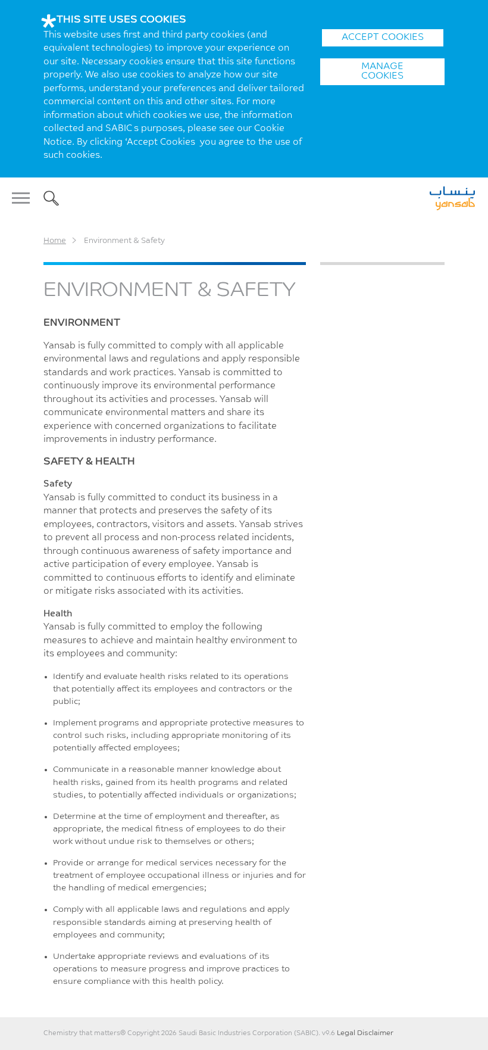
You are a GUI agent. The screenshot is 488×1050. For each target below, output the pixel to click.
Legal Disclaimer (365, 1033)
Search (51, 198)
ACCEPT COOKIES (383, 37)
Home (54, 241)
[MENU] (24, 198)
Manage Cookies (382, 71)
